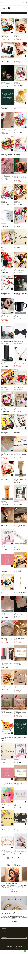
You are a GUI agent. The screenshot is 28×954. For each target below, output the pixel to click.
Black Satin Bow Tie (18, 341)
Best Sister (3, 247)
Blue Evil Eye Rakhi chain (20, 454)
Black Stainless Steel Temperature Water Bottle (7, 364)
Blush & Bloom (4, 479)
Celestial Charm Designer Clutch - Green (6, 713)
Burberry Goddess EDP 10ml (20, 592)
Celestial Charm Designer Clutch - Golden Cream (20, 688)
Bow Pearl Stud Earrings (19, 525)
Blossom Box (17, 432)
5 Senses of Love (4, 36)
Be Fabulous (17, 154)
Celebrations (17, 663)
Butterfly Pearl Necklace (19, 614)
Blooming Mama (4, 432)
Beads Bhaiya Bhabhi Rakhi (7, 176)
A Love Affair (17, 36)
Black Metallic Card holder (7, 341)
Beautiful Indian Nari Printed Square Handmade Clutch (20, 178)
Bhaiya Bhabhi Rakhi (5, 293)
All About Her (17, 60)
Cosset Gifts (11, 946)
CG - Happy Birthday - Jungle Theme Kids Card (6, 852)
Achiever (3, 60)
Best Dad (3, 224)
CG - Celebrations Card (19, 783)
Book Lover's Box (18, 502)
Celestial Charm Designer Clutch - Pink (20, 713)
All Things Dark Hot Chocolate (5, 84)
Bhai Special (3, 270)
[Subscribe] (26, 937)
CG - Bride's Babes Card (6, 783)
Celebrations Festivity (6, 687)
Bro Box (2, 592)
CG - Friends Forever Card (7, 828)
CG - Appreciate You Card (20, 737)
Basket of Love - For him (6, 154)
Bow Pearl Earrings (5, 525)
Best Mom (16, 224)
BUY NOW (14, 891)
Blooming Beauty (18, 409)
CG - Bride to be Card (19, 760)
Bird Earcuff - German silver (20, 293)
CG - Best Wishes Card (6, 760)
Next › (19, 857)
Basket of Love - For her (19, 130)
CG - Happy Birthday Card (20, 851)
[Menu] (1, 3)
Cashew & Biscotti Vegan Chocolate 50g (6, 664)
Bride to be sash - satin (19, 547)
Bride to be (3, 547)
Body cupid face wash (5, 502)
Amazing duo (17, 83)
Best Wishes (17, 247)
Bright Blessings (17, 570)
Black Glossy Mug (18, 316)
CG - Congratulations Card (20, 805)
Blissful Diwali (4, 387)
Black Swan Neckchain (19, 363)
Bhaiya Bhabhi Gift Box (19, 270)
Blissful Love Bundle (18, 387)
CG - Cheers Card (5, 805)
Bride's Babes (4, 570)
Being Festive (17, 202)
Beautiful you (4, 202)
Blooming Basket (4, 409)
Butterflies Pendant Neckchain (5, 615)
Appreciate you (4, 107)
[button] (23, 3)
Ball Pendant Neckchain (6, 130)
